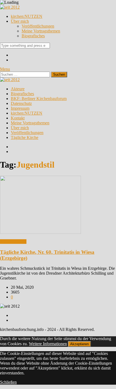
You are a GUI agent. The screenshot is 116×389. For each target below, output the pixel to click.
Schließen (8, 382)
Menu (5, 69)
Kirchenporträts (13, 241)
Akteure (18, 89)
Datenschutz (21, 103)
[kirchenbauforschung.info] (10, 7)
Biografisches (33, 36)
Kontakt (18, 118)
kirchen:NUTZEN (26, 16)
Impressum (20, 108)
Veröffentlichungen (38, 26)
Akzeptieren (79, 344)
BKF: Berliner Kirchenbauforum (39, 98)
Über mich (20, 21)
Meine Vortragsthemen (41, 31)
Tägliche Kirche (24, 137)
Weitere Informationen (48, 343)
